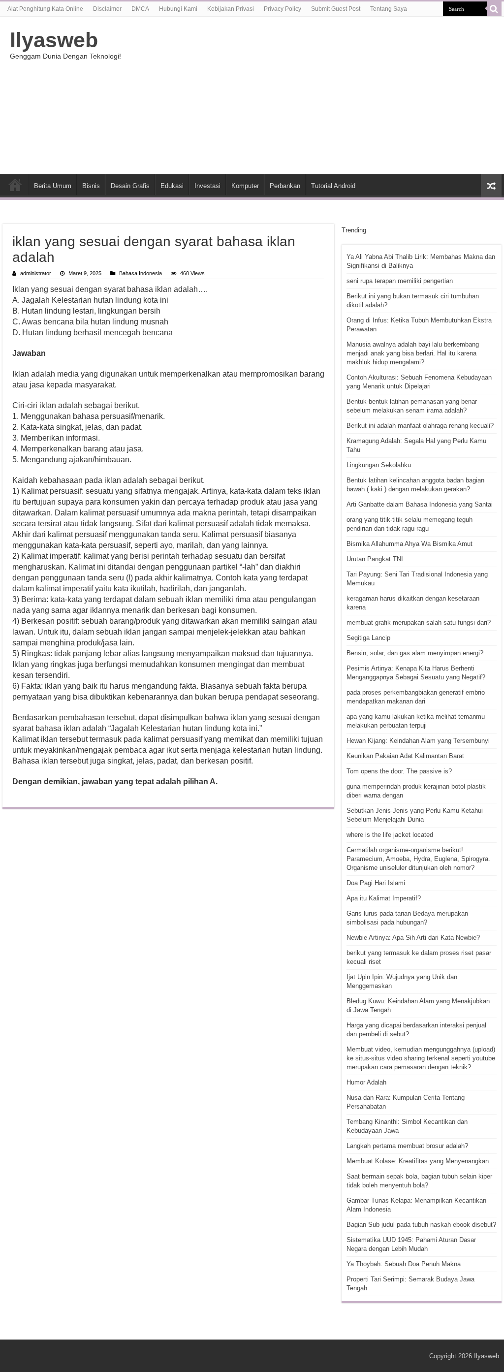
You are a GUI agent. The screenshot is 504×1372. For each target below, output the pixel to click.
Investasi (207, 186)
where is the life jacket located (389, 834)
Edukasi (172, 186)
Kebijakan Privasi (230, 8)
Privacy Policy (282, 8)
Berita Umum (52, 186)
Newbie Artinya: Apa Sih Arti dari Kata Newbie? (413, 937)
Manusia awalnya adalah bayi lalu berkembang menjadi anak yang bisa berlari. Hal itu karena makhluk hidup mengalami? (412, 353)
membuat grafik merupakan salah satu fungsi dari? (418, 622)
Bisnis (91, 186)
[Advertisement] (315, 95)
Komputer (245, 186)
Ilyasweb (54, 40)
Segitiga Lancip (368, 637)
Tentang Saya (388, 8)
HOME (15, 184)
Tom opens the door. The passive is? (399, 771)
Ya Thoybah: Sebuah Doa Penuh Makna (403, 1264)
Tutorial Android (333, 186)
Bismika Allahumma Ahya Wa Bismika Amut (409, 543)
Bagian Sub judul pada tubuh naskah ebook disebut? (421, 1224)
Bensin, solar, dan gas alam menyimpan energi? (414, 653)
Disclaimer (107, 8)
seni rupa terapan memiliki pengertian (399, 281)
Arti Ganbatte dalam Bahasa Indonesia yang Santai (419, 504)
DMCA (140, 8)
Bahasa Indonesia (140, 273)
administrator (35, 273)
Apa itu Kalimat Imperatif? (383, 898)
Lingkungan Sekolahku (378, 465)
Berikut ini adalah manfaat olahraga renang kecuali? (420, 425)
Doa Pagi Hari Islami (375, 883)
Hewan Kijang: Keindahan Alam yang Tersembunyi (418, 740)
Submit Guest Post (335, 8)
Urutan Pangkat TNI (374, 559)
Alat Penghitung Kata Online (45, 8)
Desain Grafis (130, 186)
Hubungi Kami (178, 8)
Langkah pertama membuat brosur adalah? (407, 1145)
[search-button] (494, 8)
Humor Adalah (366, 1082)
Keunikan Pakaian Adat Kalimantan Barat (405, 756)
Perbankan (285, 186)
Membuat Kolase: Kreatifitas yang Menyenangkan (417, 1161)
